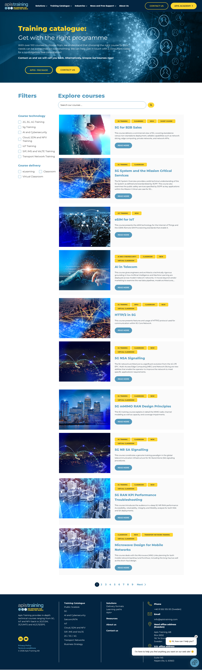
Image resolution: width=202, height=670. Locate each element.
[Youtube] (26, 639)
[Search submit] (151, 105)
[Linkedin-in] (20, 639)
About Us (124, 6)
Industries (80, 6)
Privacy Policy (24, 645)
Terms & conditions (27, 648)
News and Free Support (102, 6)
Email (157, 614)
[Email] (150, 614)
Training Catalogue (60, 6)
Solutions (40, 6)
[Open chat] (194, 662)
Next (140, 584)
